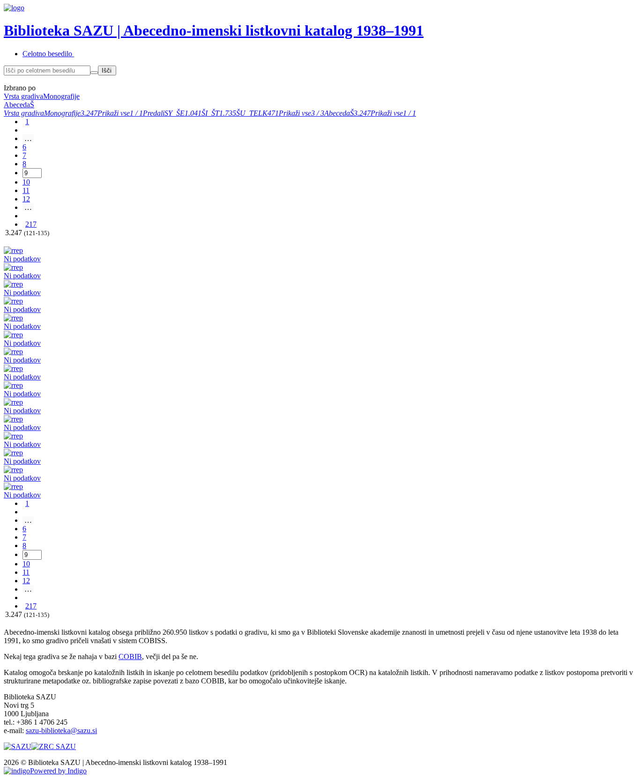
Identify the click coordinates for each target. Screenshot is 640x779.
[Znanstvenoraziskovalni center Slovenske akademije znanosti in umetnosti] (53, 746)
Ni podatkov (22, 259)
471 (273, 113)
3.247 (89, 113)
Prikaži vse (113, 113)
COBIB (130, 656)
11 (26, 190)
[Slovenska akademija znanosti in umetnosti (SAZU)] (17, 746)
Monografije (62, 113)
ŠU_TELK (252, 113)
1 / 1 (136, 113)
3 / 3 (317, 113)
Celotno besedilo (47, 54)
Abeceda (337, 113)
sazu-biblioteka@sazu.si (61, 730)
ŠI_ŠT (210, 113)
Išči (107, 70)
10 (26, 182)
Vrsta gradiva (24, 113)
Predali (153, 113)
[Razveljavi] (94, 72)
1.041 (193, 113)
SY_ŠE (174, 113)
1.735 (227, 113)
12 (26, 199)
